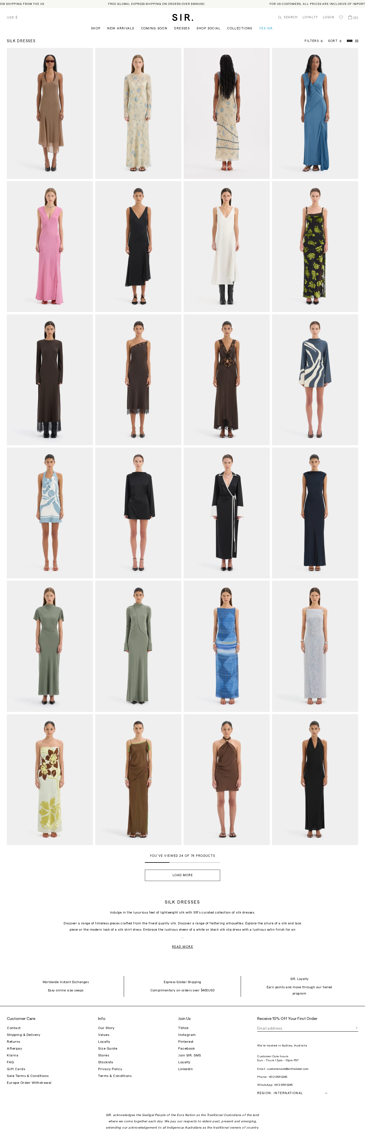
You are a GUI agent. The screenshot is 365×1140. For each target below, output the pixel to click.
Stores (103, 1055)
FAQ (10, 1062)
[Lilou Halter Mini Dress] (50, 513)
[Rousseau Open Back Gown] (138, 646)
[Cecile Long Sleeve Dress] (138, 113)
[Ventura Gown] (315, 646)
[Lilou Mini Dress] (315, 379)
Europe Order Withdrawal (29, 1082)
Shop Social (208, 28)
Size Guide (107, 1048)
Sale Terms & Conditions (28, 1076)
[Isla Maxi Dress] (227, 646)
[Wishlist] (341, 17)
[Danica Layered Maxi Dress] (138, 779)
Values (103, 1034)
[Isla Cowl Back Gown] (315, 513)
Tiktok (183, 1028)
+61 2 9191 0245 (278, 1077)
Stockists (105, 1062)
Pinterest (186, 1041)
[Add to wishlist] (86, 54)
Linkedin (185, 1069)
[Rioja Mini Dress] (227, 779)
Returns (13, 1041)
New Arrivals (120, 28)
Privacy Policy (110, 1069)
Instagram (187, 1034)
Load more (183, 875)
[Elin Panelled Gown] (315, 113)
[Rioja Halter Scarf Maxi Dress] (315, 779)
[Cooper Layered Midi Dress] (50, 113)
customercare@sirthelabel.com (288, 1069)
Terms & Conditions (114, 1076)
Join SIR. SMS (189, 1055)
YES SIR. (266, 28)
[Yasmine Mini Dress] (138, 513)
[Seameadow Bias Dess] (50, 646)
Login (328, 17)
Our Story (106, 1028)
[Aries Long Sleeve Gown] (50, 379)
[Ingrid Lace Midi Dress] (138, 246)
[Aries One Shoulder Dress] (138, 379)
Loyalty (310, 17)
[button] (337, 41)
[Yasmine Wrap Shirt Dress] (227, 513)
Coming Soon (154, 28)
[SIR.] (182, 17)
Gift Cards (16, 1069)
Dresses (182, 28)
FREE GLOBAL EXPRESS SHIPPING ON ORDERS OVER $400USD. (157, 4)
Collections (239, 28)
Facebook (186, 1048)
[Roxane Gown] (315, 246)
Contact (14, 1028)
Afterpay (14, 1048)
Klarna (12, 1055)
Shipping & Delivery (23, 1034)
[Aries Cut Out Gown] (227, 379)
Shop (96, 28)
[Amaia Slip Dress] (50, 779)
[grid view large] (350, 41)
